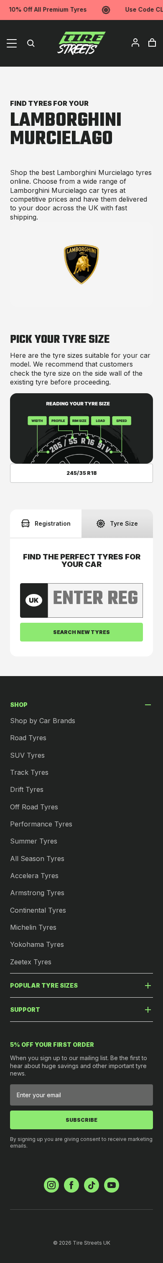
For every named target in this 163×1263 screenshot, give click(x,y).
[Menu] (12, 43)
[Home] (81, 43)
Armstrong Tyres (37, 893)
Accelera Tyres (34, 875)
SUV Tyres (27, 755)
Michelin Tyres (33, 927)
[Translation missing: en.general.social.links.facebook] (71, 1185)
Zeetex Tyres (30, 962)
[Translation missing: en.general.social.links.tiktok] (91, 1185)
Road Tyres (28, 738)
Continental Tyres (38, 910)
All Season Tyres (37, 858)
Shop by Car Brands (42, 720)
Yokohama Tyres (37, 944)
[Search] (31, 43)
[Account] (135, 42)
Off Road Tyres (34, 807)
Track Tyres (29, 772)
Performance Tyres (41, 824)
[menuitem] (135, 42)
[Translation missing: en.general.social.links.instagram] (51, 1185)
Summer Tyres (33, 841)
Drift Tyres (26, 789)
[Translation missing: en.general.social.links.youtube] (111, 1185)
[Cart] (152, 42)
